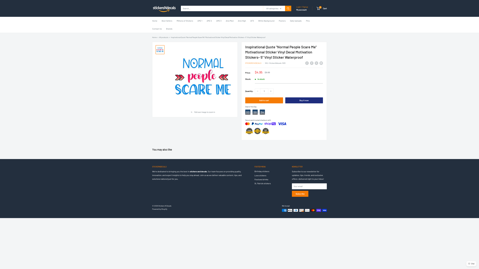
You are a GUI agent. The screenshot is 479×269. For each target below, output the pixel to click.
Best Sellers (167, 21)
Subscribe (300, 194)
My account (301, 9)
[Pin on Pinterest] (311, 63)
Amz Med (230, 21)
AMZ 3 (218, 21)
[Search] (288, 8)
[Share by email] (321, 63)
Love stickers (260, 175)
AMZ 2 (209, 21)
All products (163, 37)
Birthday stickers (261, 171)
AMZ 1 (199, 21)
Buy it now (304, 100)
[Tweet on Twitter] (316, 63)
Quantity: (249, 91)
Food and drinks (261, 179)
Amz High (242, 21)
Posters (282, 21)
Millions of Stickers (185, 21)
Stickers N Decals (253, 63)
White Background (266, 21)
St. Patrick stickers (262, 183)
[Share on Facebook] (307, 63)
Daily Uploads (296, 21)
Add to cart (264, 100)
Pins (308, 21)
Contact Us (157, 29)
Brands (169, 29)
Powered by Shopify (159, 209)
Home (154, 21)
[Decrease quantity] (257, 91)
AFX (252, 21)
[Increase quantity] (270, 91)
